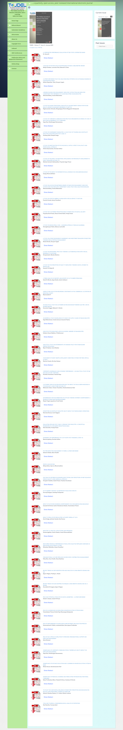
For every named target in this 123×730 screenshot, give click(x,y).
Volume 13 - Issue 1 (105, 17)
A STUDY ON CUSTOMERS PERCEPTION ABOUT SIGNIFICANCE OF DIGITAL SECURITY (64, 212)
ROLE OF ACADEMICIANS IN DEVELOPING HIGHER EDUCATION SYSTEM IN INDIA (63, 610)
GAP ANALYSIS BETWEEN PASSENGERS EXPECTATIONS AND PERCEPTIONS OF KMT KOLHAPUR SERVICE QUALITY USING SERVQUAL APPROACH (67, 478)
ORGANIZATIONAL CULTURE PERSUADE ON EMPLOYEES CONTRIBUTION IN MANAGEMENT (66, 557)
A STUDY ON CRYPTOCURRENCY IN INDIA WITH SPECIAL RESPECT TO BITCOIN (62, 198)
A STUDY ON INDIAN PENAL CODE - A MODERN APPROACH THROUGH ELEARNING (63, 225)
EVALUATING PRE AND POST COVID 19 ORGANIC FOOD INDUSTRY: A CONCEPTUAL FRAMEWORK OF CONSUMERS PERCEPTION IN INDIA (64, 425)
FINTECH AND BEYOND (49, 464)
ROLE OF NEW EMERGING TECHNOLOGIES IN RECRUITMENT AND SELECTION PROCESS (65, 623)
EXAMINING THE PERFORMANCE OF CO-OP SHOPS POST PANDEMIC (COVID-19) (63, 437)
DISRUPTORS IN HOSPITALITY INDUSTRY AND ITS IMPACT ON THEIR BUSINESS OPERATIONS (66, 411)
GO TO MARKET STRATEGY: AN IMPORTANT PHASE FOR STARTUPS (59, 491)
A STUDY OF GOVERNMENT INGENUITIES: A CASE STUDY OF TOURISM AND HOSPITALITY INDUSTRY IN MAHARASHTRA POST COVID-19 (65, 132)
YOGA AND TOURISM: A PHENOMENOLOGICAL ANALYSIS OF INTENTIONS (61, 703)
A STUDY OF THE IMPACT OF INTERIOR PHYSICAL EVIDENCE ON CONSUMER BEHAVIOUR (65, 172)
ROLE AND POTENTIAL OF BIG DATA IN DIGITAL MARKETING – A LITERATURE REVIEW (64, 597)
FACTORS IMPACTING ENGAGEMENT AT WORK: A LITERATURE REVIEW (60, 451)
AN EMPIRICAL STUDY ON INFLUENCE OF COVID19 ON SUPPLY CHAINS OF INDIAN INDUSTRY (66, 318)
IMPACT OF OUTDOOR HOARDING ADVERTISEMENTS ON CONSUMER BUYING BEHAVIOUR (66, 504)
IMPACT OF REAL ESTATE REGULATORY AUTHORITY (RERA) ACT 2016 (60, 517)
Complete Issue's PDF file (36, 47)
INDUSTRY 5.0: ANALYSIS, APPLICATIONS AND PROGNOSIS (57, 530)
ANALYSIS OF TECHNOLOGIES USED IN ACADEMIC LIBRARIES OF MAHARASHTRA (63, 331)
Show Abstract (48, 58)
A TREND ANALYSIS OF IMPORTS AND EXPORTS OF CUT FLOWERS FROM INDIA (62, 278)
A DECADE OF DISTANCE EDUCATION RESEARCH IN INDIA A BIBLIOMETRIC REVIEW (64, 66)
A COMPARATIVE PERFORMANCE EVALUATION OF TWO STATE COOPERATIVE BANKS (64, 52)
